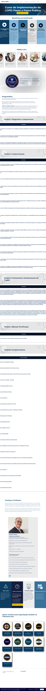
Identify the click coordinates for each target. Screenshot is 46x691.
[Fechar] (44, 689)
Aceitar (42, 689)
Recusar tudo (37, 689)
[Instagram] (25, 671)
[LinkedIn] (9, 575)
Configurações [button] (30, 689)
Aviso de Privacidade (16, 689)
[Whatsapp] (21, 671)
